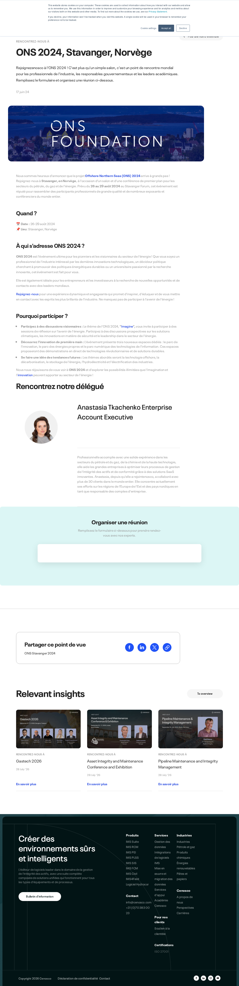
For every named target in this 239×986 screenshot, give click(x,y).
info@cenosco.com (138, 902)
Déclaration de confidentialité (78, 978)
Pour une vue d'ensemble (203, 36)
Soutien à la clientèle (162, 930)
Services (161, 835)
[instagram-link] (210, 978)
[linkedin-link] (142, 650)
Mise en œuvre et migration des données (163, 876)
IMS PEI (131, 852)
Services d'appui (160, 892)
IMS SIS (131, 862)
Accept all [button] (166, 28)
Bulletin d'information (40, 896)
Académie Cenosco (161, 902)
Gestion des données (162, 844)
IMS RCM (132, 846)
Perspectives (185, 907)
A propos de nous (185, 899)
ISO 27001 (161, 951)
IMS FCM (132, 868)
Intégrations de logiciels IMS (162, 857)
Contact (132, 895)
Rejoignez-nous (27, 293)
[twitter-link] (154, 650)
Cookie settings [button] (148, 28)
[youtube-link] (217, 978)
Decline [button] (183, 28)
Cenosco (183, 890)
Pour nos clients (160, 919)
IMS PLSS (132, 857)
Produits (132, 835)
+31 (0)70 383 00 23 (138, 910)
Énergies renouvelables (186, 865)
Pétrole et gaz (186, 846)
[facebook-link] (129, 650)
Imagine (127, 326)
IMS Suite (132, 841)
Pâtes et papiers (182, 876)
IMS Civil (131, 873)
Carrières (183, 912)
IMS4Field (132, 878)
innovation (25, 374)
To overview (205, 693)
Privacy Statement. (158, 11)
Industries (184, 835)
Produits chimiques (183, 854)
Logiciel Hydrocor (137, 884)
